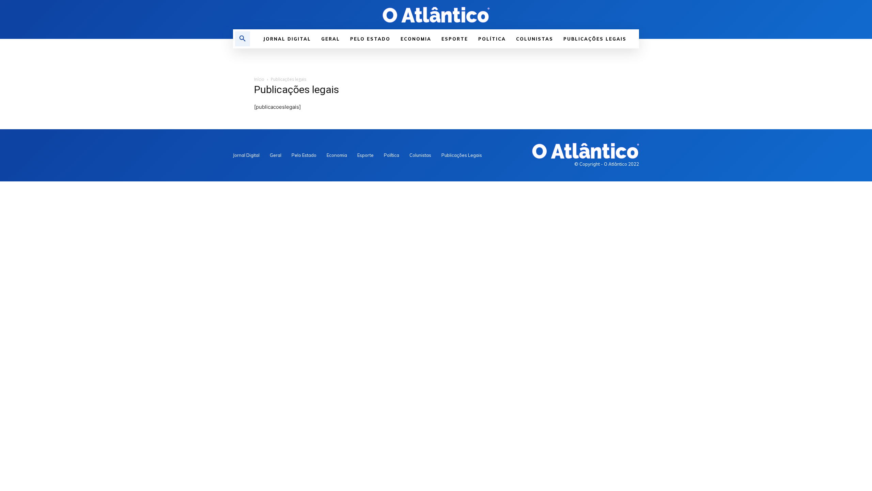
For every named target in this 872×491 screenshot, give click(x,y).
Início (259, 79)
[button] (242, 38)
